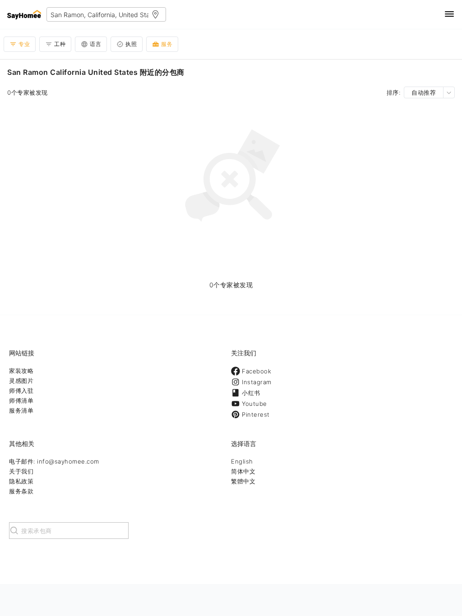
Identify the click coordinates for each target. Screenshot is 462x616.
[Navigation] (449, 14)
